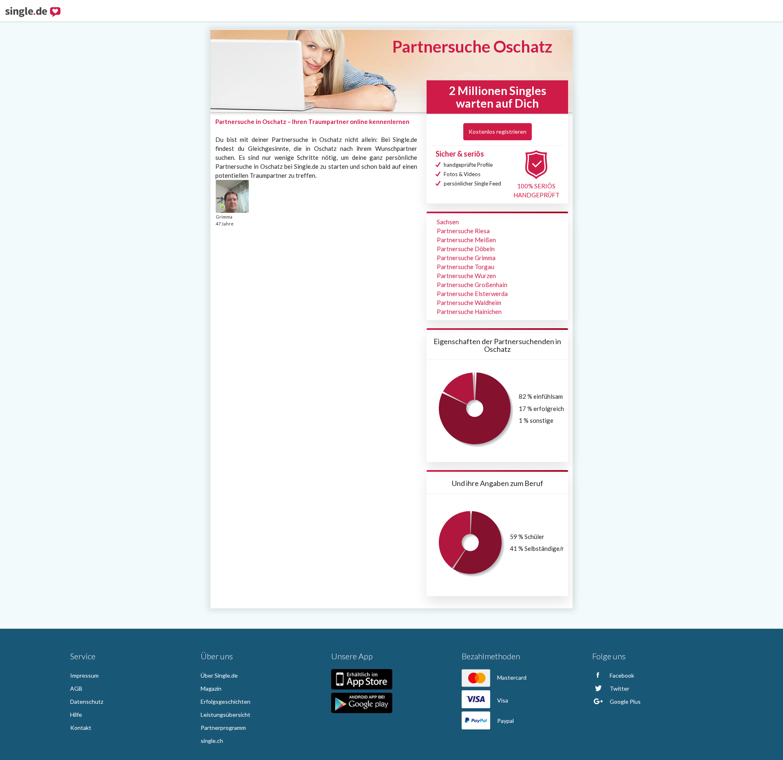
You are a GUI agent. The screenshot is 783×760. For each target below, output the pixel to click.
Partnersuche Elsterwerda (472, 293)
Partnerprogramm (223, 727)
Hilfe (76, 714)
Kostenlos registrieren (497, 131)
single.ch (212, 740)
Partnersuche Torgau (465, 266)
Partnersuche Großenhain (472, 284)
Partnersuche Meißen (466, 239)
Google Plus (624, 701)
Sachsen (448, 221)
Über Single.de (219, 675)
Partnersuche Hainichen (469, 311)
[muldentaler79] (232, 196)
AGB (76, 688)
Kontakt (80, 727)
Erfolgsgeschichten (225, 701)
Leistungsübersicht (225, 714)
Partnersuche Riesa (463, 230)
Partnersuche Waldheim (469, 302)
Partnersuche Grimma (466, 257)
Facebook (621, 675)
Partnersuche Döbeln (466, 248)
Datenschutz (86, 701)
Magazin (211, 688)
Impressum (84, 675)
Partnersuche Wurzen (466, 275)
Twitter (618, 688)
